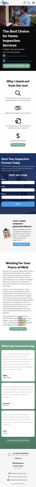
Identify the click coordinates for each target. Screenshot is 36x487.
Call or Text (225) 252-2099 (18, 477)
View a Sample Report (21, 244)
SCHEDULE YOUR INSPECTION (16, 66)
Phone (3, 194)
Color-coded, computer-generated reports (18, 61)
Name (4, 179)
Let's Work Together (18, 329)
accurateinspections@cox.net (18, 480)
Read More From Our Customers (18, 440)
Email (3, 186)
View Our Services (18, 145)
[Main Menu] (33, 3)
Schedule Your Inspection (18, 473)
